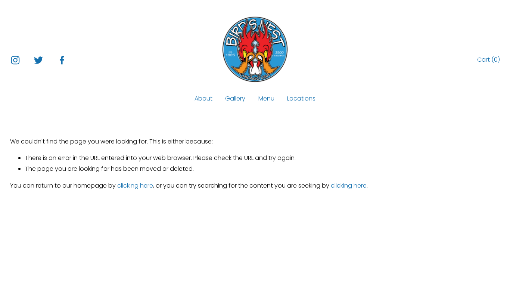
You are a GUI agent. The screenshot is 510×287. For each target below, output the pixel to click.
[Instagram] (15, 60)
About (203, 98)
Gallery (235, 98)
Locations (301, 98)
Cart (488, 59)
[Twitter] (38, 60)
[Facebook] (62, 60)
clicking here (135, 185)
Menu (266, 98)
